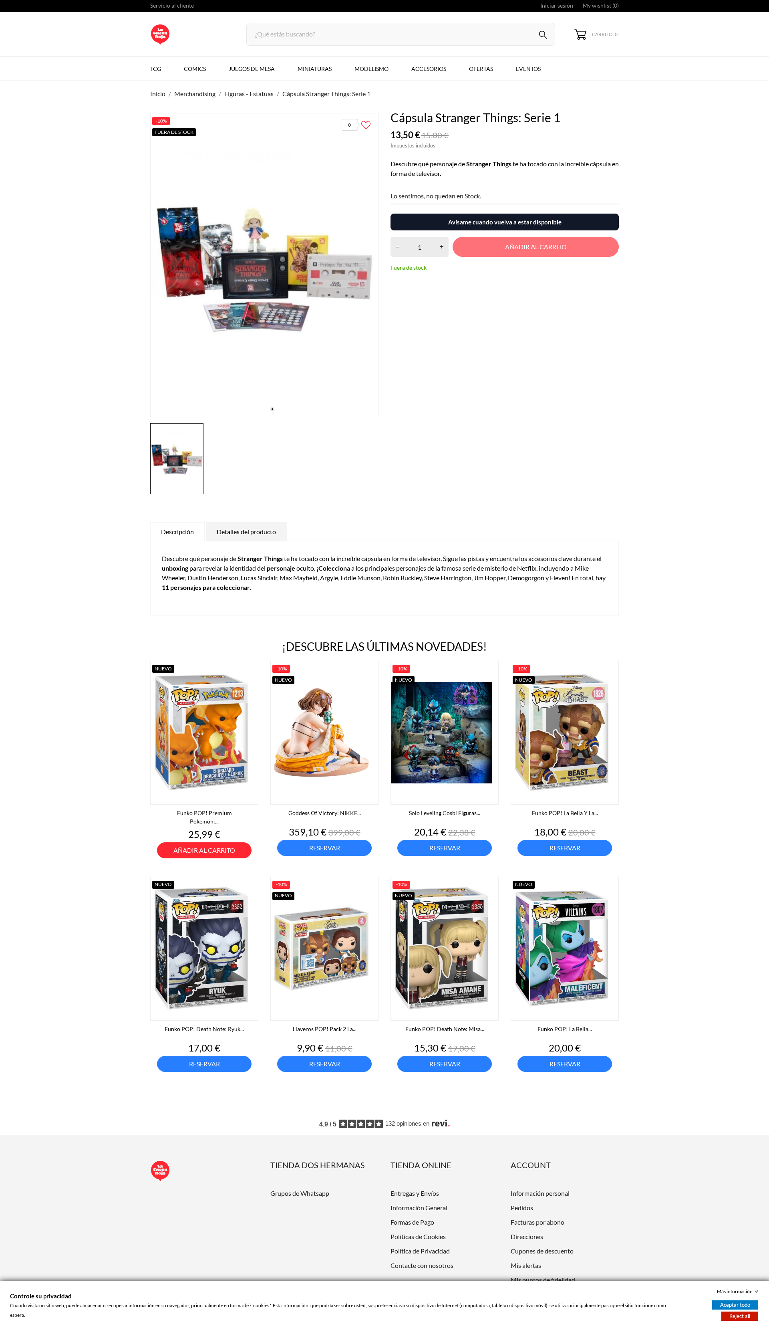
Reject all (739, 1316)
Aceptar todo (735, 1305)
